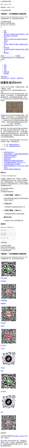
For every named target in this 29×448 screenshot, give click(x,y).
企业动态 (17, 34)
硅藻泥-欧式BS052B (14, 146)
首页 (5, 30)
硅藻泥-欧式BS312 (9, 152)
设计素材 (15, 44)
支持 (5, 42)
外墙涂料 (17, 49)
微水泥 (6, 39)
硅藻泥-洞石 (7, 159)
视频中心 (22, 34)
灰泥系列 (12, 49)
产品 (5, 37)
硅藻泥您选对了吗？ (9, 157)
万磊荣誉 (12, 34)
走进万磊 (6, 34)
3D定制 (6, 44)
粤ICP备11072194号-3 (19, 436)
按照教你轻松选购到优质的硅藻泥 (13, 160)
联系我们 (6, 52)
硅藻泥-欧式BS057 (14, 144)
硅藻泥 (24, 39)
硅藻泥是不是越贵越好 (10, 155)
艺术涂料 (10, 39)
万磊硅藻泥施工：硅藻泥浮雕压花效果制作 (16, 154)
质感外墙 (19, 39)
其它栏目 (13, 78)
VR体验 (10, 44)
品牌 (5, 32)
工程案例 (21, 44)
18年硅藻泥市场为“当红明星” (12, 164)
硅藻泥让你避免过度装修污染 (12, 169)
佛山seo (7, 437)
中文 (12, 57)
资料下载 (6, 47)
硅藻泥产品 (20, 78)
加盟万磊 (14, 36)
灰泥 (15, 39)
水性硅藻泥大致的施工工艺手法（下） (15, 162)
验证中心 (9, 36)
